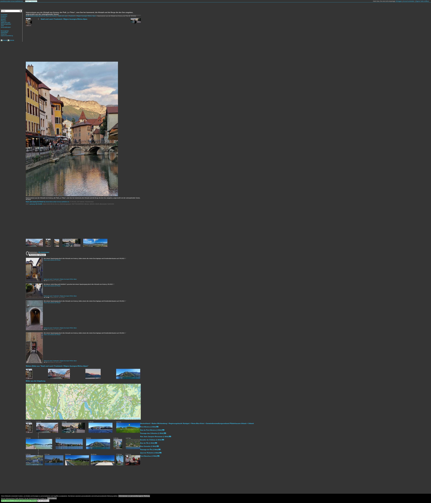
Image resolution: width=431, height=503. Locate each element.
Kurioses (3, 18)
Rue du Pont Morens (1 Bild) (151, 430)
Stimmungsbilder (6, 24)
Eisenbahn (4, 14)
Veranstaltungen (6, 27)
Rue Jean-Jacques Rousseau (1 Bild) (154, 436)
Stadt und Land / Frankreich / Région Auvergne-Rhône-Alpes (64, 19)
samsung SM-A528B (35, 204)
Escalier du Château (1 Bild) (151, 440)
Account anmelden (408, 1)
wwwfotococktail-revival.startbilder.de (11, 1)
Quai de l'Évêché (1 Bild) (149, 453)
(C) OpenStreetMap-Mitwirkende (130, 418)
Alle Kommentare (43, 252)
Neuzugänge (5, 31)
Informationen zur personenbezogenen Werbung (134, 496)
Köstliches (4, 16)
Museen (3, 19)
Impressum (33, 1)
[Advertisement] (93, 41)
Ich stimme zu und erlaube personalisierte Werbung (19, 501)
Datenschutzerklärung (7, 35)
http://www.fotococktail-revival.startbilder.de (56, 202)
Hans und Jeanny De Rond (34, 202)
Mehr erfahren (51, 498)
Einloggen (399, 1)
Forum (27, 1)
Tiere (2, 25)
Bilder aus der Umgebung (35, 381)
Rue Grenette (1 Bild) (148, 446)
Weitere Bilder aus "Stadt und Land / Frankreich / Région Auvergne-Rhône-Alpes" (57, 366)
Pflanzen (3, 21)
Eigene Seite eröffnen (422, 1)
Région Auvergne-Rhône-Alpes (86, 16)
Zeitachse (4, 34)
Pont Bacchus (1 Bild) (148, 456)
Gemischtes (4, 32)
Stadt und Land (62, 16)
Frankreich (72, 16)
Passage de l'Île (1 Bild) (149, 449)
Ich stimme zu (43, 501)
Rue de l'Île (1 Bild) (147, 443)
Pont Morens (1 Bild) (148, 427)
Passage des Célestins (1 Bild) (152, 433)
